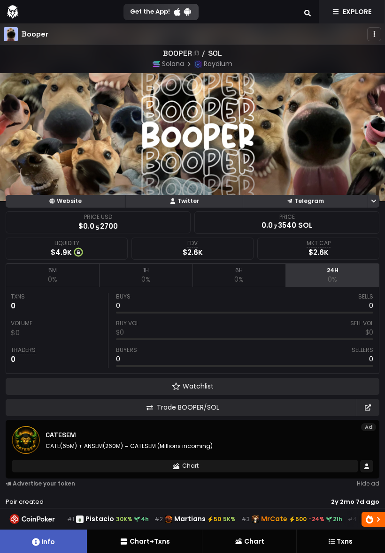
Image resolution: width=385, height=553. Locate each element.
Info (48, 541)
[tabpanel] (192, 330)
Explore (357, 11)
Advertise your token (44, 483)
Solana (173, 63)
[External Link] (367, 407)
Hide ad (368, 483)
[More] (374, 34)
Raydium (218, 63)
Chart (190, 466)
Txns (345, 541)
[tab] (52, 275)
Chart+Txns (150, 541)
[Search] (307, 11)
